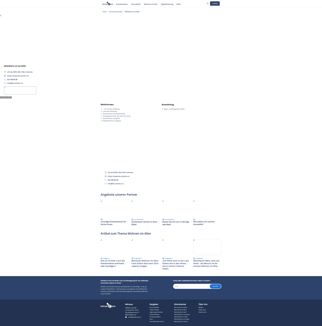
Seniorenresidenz (155, 317)
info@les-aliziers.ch (15, 83)
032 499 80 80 (12, 79)
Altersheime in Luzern (181, 317)
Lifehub (215, 4)
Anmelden (215, 286)
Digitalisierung (167, 4)
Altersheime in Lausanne (182, 314)
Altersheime (180, 304)
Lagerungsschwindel (156, 312)
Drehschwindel (154, 307)
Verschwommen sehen (157, 321)
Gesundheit (136, 4)
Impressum (202, 310)
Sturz (151, 319)
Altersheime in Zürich (180, 321)
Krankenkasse (122, 4)
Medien (201, 307)
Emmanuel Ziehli (6, 97)
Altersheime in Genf (180, 312)
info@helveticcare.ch (134, 317)
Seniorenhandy (154, 314)
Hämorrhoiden (154, 310)
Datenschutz (203, 312)
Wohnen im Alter (151, 4)
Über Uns (203, 304)
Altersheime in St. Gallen (181, 319)
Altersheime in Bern (180, 310)
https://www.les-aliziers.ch (18, 76)
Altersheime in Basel (180, 307)
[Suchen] (208, 4)
